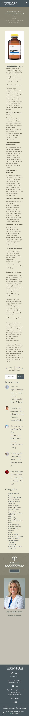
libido (10, 523)
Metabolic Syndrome (14, 526)
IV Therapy (11, 517)
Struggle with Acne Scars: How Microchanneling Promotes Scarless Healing (17, 414)
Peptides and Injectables (15, 536)
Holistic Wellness (13, 509)
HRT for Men (12, 515)
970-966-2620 (14, 566)
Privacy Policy (17, 708)
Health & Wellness (13, 505)
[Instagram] (14, 702)
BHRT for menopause (14, 497)
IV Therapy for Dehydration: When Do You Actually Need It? (16, 459)
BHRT (10, 495)
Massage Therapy (13, 525)
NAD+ (10, 532)
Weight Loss (12, 548)
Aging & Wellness (13, 493)
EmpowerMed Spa (14, 501)
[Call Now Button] (4, 712)
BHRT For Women (13, 499)
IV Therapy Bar (12, 519)
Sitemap (24, 708)
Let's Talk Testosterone (15, 521)
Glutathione (11, 503)
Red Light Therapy (14, 538)
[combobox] (10, 376)
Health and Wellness (14, 507)
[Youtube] (16, 702)
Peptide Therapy (13, 534)
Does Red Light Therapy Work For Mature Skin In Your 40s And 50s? (16, 477)
